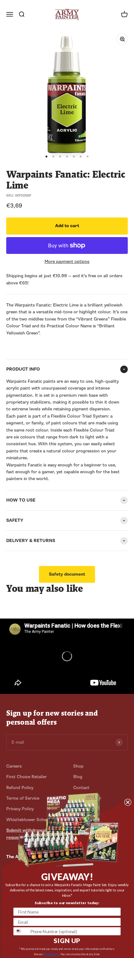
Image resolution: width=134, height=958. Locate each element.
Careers (14, 766)
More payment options (67, 261)
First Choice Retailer (26, 776)
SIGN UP (67, 940)
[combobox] (21, 931)
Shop (78, 766)
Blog (77, 776)
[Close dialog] (127, 802)
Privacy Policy (52, 954)
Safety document (67, 574)
